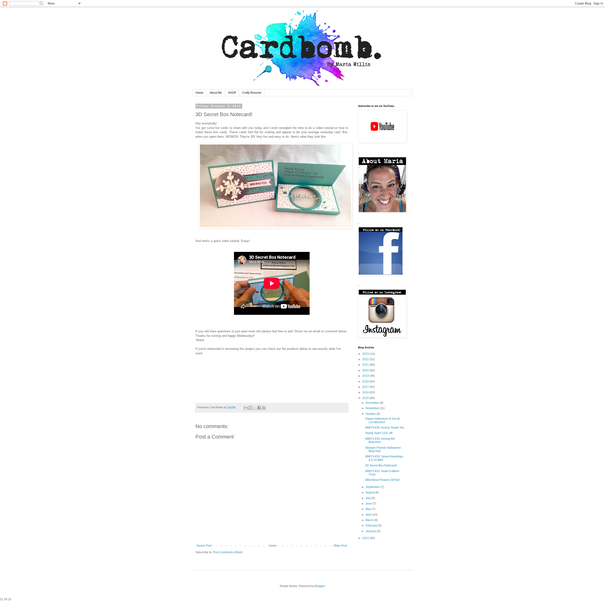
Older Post (340, 545)
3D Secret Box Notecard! (381, 465)
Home (199, 92)
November (373, 408)
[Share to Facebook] (259, 407)
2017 (366, 387)
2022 (366, 359)
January (371, 531)
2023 (366, 353)
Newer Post (204, 545)
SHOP (232, 92)
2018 (366, 381)
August (370, 492)
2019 (366, 375)
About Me (216, 92)
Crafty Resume (251, 92)
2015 (366, 398)
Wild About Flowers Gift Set (382, 480)
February (372, 525)
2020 (366, 370)
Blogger (320, 586)
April (369, 514)
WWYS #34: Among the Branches (380, 440)
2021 (366, 364)
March (370, 520)
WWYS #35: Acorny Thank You (384, 427)
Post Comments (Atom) (227, 552)
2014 (366, 538)
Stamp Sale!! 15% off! (379, 433)
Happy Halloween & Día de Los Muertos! (382, 420)
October (371, 414)
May (369, 509)
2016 (366, 392)
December (373, 402)
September (373, 487)
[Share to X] (254, 407)
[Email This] (245, 407)
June (369, 503)
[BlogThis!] (250, 407)
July (369, 498)
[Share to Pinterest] (263, 407)
